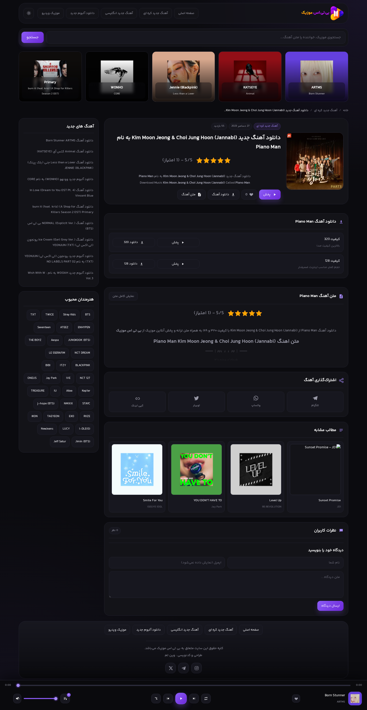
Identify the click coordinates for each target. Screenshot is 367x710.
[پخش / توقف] (181, 698)
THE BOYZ (35, 340)
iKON (34, 416)
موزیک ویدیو (51, 13)
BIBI (47, 365)
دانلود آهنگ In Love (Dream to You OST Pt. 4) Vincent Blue (61, 193)
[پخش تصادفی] (156, 698)
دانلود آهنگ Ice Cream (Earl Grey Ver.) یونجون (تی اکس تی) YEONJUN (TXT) (60, 242)
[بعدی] (194, 698)
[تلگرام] (183, 668)
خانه (345, 110)
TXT (33, 314)
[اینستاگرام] (196, 668)
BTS (87, 314)
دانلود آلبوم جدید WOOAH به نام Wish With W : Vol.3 (60, 275)
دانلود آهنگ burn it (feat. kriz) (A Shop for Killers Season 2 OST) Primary (62, 209)
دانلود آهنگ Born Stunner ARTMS (69, 140)
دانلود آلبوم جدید (82, 13)
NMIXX (68, 403)
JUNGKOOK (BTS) (79, 340)
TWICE (49, 314)
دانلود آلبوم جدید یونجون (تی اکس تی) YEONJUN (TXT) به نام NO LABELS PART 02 (58, 259)
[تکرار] (206, 698)
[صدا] (17, 698)
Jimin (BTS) (82, 441)
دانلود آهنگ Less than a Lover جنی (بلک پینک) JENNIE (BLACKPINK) (60, 165)
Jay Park (51, 378)
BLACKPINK (82, 365)
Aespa (55, 340)
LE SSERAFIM (57, 353)
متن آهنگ (188, 194)
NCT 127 (85, 378)
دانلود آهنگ (220, 194)
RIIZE (87, 416)
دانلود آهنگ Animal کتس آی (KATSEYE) (65, 151)
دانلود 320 (131, 242)
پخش (267, 194)
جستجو (32, 37)
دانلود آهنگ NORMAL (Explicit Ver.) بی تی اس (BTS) (60, 226)
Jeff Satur (60, 441)
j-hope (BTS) (45, 403)
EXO (71, 416)
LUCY (66, 429)
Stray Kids (69, 314)
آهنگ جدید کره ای (155, 13)
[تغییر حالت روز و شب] (28, 13)
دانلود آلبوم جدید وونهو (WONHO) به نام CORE (60, 179)
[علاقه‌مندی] (296, 699)
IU (55, 391)
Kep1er (86, 391)
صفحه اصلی (186, 13)
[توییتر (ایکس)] (170, 668)
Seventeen (44, 327)
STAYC (86, 403)
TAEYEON (53, 416)
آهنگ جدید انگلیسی (119, 13)
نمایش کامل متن (123, 296)
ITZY (63, 365)
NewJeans (47, 429)
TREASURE (37, 391)
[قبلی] (168, 698)
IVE (68, 378)
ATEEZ (64, 327)
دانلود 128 (131, 263)
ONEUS (31, 378)
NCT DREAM (82, 353)
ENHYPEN (84, 327)
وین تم (170, 655)
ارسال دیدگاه (330, 605)
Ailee (69, 391)
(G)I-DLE (84, 429)
